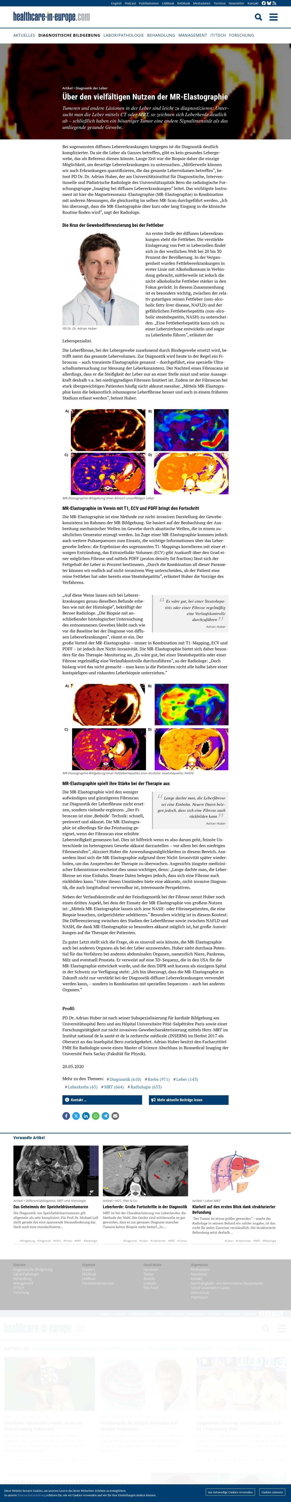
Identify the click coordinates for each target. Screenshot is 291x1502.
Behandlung (161, 35)
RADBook (183, 3)
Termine (220, 3)
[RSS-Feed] (274, 3)
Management (193, 35)
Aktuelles (24, 35)
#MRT (78, 1241)
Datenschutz (200, 1292)
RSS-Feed (151, 1287)
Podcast (130, 3)
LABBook (168, 3)
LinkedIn (150, 1283)
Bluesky (149, 1278)
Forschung (241, 35)
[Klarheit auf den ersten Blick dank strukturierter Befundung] (235, 1171)
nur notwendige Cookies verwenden (230, 1492)
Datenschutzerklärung (32, 1495)
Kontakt (253, 3)
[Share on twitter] (76, 1116)
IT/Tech (218, 35)
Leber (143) (187, 1079)
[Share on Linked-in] (86, 1116)
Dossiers (88, 1269)
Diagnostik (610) (125, 1079)
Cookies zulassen (272, 1492)
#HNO (57, 1241)
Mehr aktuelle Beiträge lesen (179, 1100)
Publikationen (149, 3)
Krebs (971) (159, 1079)
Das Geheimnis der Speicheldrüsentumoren (50, 1206)
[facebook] (264, 3)
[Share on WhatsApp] (95, 1116)
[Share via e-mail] (115, 1116)
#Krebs (67, 1241)
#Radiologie (90, 1241)
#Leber (144, 1241)
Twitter (149, 1274)
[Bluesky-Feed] (269, 3)
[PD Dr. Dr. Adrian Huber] (100, 278)
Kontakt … (77, 1100)
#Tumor (182, 1241)
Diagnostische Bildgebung (69, 35)
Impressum (199, 1297)
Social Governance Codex (210, 1287)
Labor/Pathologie (124, 35)
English (116, 3)
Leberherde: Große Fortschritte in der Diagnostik (145, 1206)
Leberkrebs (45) (83, 1087)
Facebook (151, 1269)
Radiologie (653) (146, 1087)
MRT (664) (114, 1087)
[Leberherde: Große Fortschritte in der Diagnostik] (145, 1171)
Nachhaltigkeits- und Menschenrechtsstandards (227, 1283)
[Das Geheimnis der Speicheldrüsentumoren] (56, 1171)
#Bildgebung (27, 1241)
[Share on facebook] (66, 1116)
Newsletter (236, 3)
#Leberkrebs (158, 1241)
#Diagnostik (44, 1241)
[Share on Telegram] (105, 1116)
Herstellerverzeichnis (98, 1283)
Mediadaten (201, 3)
